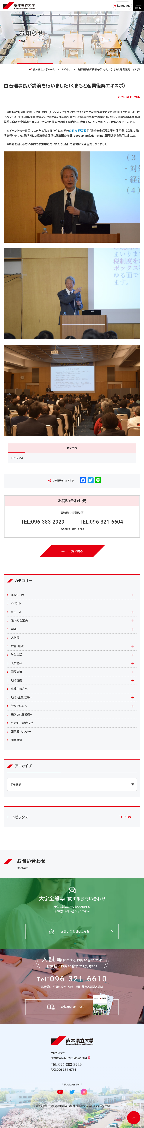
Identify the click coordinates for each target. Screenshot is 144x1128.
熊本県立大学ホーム (44, 69)
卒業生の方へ (19, 689)
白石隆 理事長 (77, 130)
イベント (16, 603)
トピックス (17, 458)
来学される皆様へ (22, 714)
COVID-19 (17, 595)
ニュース (16, 612)
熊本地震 (16, 740)
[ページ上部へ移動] (133, 1117)
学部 (13, 629)
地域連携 (16, 680)
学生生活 (16, 654)
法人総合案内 (19, 620)
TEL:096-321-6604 (101, 521)
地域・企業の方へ (21, 697)
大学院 (15, 637)
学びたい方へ (19, 706)
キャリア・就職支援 (22, 723)
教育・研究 (17, 646)
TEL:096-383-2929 (42, 521)
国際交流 (16, 671)
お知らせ (66, 69)
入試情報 (16, 663)
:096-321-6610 (72, 978)
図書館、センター (21, 731)
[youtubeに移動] (60, 1092)
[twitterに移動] (72, 1092)
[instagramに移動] (84, 1092)
